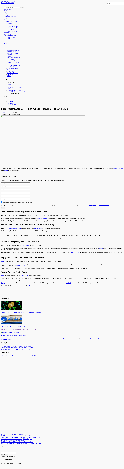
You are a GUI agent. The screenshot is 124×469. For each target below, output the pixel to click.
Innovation (60, 338)
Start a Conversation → (7, 466)
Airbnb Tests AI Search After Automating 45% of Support (16, 439)
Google (54, 338)
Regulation (7, 40)
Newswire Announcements (14, 87)
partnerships (88, 338)
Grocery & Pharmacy (13, 60)
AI (4, 19)
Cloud (9, 56)
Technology (4, 339)
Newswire (3, 3)
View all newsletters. (13, 454)
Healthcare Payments (13, 62)
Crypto (6, 18)
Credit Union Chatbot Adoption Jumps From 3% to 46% (16, 436)
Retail (5, 13)
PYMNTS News (112, 338)
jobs (64, 338)
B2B (5, 12)
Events (6, 42)
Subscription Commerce (13, 68)
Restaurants (10, 74)
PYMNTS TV (8, 9)
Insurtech (9, 63)
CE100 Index (11, 88)
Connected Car (11, 51)
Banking (9, 54)
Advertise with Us (12, 104)
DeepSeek (44, 338)
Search (22, 7)
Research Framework (12, 29)
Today (5, 10)
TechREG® (10, 71)
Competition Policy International (16, 92)
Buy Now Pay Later (12, 53)
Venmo (9, 339)
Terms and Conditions (104, 205)
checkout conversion (35, 338)
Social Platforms (11, 67)
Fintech (6, 15)
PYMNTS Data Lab (12, 27)
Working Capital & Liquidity (15, 90)
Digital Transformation (10, 16)
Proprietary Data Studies (13, 26)
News (77, 338)
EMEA (9, 76)
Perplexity (120, 168)
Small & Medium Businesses (15, 65)
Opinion (9, 85)
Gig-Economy (11, 59)
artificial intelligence (13, 338)
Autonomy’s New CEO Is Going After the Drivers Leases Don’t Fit (19, 356)
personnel (105, 338)
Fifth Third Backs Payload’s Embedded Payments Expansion (17, 346)
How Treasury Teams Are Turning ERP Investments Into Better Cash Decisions (22, 443)
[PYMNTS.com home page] (8, 1)
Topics (5, 46)
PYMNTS (5, 113)
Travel (9, 70)
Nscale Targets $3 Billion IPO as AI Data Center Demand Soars (18, 349)
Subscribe (10, 101)
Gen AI (50, 338)
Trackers (9, 23)
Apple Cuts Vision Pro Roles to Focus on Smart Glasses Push (17, 347)
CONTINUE (4, 454)
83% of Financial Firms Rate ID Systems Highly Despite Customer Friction (21, 437)
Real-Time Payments (12, 73)
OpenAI (82, 338)
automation (22, 338)
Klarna (115, 168)
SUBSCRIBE (10, 3)
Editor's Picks (11, 84)
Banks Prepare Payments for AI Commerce (12, 434)
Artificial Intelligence (13, 50)
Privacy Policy (92, 205)
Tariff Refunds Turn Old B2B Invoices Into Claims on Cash (17, 442)
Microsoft (73, 338)
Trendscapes (10, 24)
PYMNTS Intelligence (10, 21)
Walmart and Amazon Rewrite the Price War (12, 440)
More (5, 43)
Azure (27, 338)
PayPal (6, 170)
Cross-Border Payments (13, 57)
